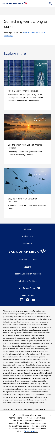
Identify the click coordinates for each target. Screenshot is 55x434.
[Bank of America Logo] (15, 3)
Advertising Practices (27, 281)
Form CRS (27, 243)
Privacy (28, 266)
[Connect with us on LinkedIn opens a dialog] (21, 300)
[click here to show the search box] (50, 4)
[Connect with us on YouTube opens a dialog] (33, 300)
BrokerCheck (27, 236)
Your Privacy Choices (27, 288)
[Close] (51, 415)
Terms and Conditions (27, 259)
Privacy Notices (30, 431)
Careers (27, 229)
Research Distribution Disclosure (27, 274)
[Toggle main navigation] (50, 11)
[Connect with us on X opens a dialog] (27, 300)
